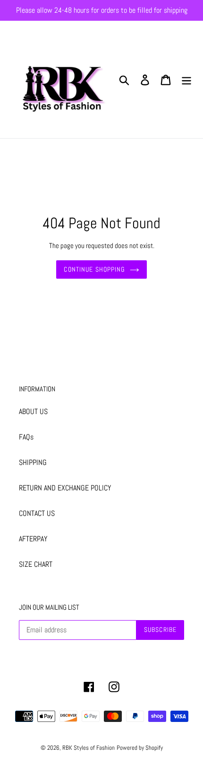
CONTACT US (37, 513)
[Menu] (186, 79)
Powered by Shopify (140, 748)
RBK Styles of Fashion (88, 748)
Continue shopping (94, 269)
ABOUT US (33, 411)
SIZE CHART (35, 564)
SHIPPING (33, 462)
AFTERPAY (33, 539)
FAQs (26, 437)
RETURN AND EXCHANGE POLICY (65, 488)
